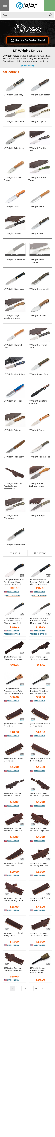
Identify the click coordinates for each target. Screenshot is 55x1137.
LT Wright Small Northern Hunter (36, 484)
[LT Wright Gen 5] (40, 196)
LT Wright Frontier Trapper (13, 178)
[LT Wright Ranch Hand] (40, 446)
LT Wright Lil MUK (37, 315)
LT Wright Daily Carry (14, 148)
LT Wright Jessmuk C (38, 289)
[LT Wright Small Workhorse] (15, 505)
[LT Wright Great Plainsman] (40, 249)
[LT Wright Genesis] (15, 223)
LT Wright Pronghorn (14, 457)
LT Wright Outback (13, 401)
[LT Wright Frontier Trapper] (15, 167)
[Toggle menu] (5, 5)
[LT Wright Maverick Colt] (15, 334)
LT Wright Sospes (36, 515)
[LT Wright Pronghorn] (15, 446)
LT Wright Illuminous (14, 289)
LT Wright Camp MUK (14, 121)
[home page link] (25, 5)
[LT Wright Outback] (15, 390)
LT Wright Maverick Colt (13, 346)
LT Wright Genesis (12, 233)
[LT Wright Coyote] (40, 111)
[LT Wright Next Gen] (40, 364)
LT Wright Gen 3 (11, 206)
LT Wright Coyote (37, 121)
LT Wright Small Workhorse (11, 516)
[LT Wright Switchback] (15, 534)
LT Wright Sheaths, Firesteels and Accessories (13, 486)
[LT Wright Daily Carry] (15, 137)
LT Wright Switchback (14, 544)
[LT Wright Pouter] (40, 420)
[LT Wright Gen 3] (15, 196)
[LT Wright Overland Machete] (40, 390)
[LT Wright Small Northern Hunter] (40, 473)
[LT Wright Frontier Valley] (40, 167)
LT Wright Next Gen (38, 374)
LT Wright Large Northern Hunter (12, 316)
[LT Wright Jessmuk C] (40, 278)
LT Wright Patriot (12, 430)
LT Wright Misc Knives (14, 374)
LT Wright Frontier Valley (37, 178)
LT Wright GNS (35, 233)
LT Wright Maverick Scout (37, 346)
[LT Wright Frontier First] (40, 137)
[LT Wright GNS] (40, 223)
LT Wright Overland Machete (38, 402)
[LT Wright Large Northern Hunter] (15, 305)
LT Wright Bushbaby (13, 95)
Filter (16, 553)
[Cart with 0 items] (49, 5)
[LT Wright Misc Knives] (15, 364)
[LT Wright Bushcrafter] (40, 84)
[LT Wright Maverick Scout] (40, 334)
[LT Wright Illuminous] (15, 278)
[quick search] (51, 15)
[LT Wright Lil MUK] (40, 305)
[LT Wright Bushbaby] (15, 84)
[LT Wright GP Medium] (15, 249)
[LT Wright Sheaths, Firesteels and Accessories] (15, 473)
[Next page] (42, 988)
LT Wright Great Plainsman (36, 260)
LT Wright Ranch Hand (39, 457)
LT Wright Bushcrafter (39, 95)
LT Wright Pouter (36, 430)
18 (36, 988)
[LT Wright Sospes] (40, 505)
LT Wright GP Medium (14, 259)
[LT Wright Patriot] (15, 420)
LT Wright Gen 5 (36, 206)
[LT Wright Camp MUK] (15, 111)
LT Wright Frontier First (37, 149)
